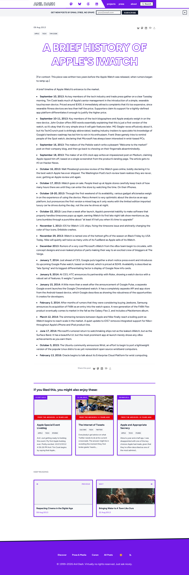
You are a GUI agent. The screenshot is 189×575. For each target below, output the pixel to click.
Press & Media (79, 555)
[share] (154, 27)
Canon (95, 555)
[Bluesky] (80, 4)
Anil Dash (44, 4)
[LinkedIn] (97, 4)
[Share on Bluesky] (138, 27)
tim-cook (53, 34)
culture (83, 430)
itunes (138, 433)
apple (37, 34)
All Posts (108, 555)
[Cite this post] (150, 27)
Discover (62, 555)
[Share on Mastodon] (142, 27)
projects (111, 4)
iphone (55, 433)
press (121, 4)
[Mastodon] (71, 4)
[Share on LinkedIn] (146, 27)
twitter (99, 430)
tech (44, 34)
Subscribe (130, 13)
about (134, 4)
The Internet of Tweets (91, 424)
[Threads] (88, 4)
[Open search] (146, 4)
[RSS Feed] (130, 555)
